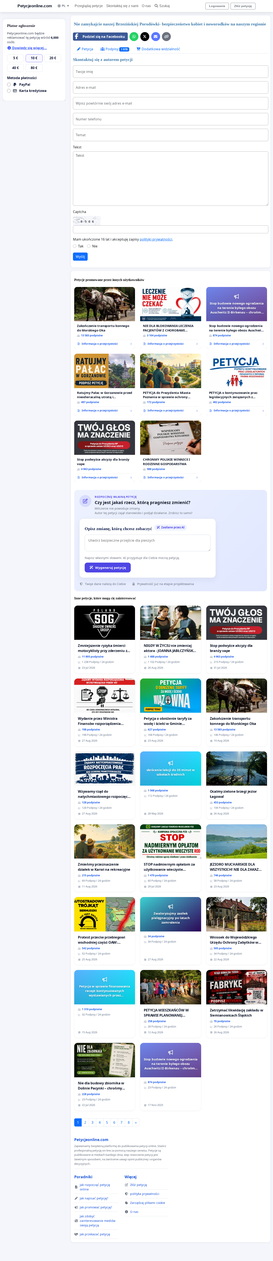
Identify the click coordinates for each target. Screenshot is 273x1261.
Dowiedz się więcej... (29, 48)
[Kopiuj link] (166, 36)
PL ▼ (66, 5)
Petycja (87, 49)
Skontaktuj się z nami (122, 6)
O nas (146, 6)
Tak (81, 246)
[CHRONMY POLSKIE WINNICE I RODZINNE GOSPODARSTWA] (170, 451)
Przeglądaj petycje (89, 6)
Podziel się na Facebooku (104, 36)
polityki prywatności (156, 239)
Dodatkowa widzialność (160, 49)
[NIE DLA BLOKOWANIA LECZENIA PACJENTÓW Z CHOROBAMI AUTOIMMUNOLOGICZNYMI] (170, 318)
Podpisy (116, 49)
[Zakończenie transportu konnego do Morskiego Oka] (104, 318)
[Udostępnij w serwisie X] (144, 36)
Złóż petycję (243, 6)
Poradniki (83, 1176)
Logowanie (217, 6)
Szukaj (164, 6)
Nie (94, 246)
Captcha (79, 211)
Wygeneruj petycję (110, 567)
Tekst (77, 147)
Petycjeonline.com (34, 6)
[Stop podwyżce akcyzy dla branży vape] (104, 451)
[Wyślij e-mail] (155, 36)
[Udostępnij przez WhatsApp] (133, 36)
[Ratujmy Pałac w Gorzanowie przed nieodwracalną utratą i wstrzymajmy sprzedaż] (104, 384)
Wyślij (80, 256)
